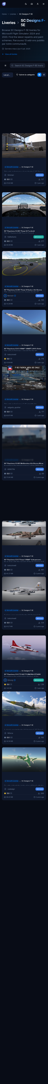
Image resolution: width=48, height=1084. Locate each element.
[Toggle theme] (25, 3)
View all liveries (11, 54)
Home (4, 14)
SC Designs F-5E (27, 167)
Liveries (13, 14)
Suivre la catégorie (27, 75)
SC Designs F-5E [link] (26, 14)
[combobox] (7, 74)
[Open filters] (5, 65)
